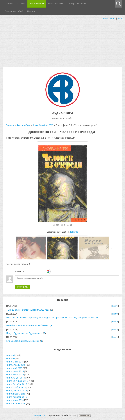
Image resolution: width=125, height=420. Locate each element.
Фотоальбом (23, 125)
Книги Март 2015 (15, 361)
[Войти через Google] (48, 271)
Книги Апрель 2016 (15, 403)
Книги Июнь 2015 (15, 371)
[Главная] (62, 106)
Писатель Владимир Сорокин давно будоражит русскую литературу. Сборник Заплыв (50, 317)
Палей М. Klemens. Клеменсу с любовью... (27, 325)
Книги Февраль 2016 (16, 396)
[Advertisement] (62, 42)
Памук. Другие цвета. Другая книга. (24, 333)
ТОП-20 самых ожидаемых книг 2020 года (28, 309)
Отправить (22, 287)
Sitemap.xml (40, 415)
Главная (10, 125)
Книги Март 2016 (15, 400)
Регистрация (109, 18)
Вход (120, 18)
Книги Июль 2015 (15, 374)
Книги (115, 305)
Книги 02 (10, 358)
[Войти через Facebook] (37, 271)
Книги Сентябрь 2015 (17, 380)
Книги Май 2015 (14, 368)
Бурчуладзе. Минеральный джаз (22, 340)
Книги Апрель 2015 (15, 364)
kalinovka (74, 232)
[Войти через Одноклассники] (53, 271)
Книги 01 (10, 355)
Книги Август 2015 (15, 377)
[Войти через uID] (27, 271)
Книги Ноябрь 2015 (16, 387)
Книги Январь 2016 (15, 393)
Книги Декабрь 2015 (16, 390)
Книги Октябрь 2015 (43, 125)
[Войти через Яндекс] (43, 271)
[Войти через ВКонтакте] (32, 271)
